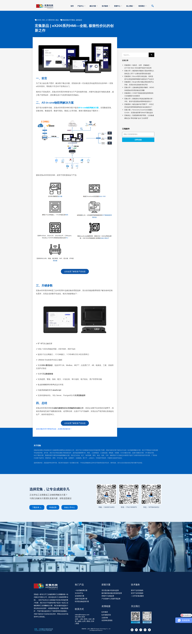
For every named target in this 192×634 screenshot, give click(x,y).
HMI (43, 20)
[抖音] (149, 629)
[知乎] (136, 629)
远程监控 (79, 20)
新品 (57, 20)
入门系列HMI (50, 20)
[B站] (145, 629)
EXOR (39, 20)
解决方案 (93, 6)
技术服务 (105, 6)
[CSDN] (140, 629)
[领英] (132, 629)
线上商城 (129, 6)
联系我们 (142, 6)
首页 (72, 6)
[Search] (151, 55)
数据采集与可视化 (69, 20)
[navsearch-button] (153, 6)
